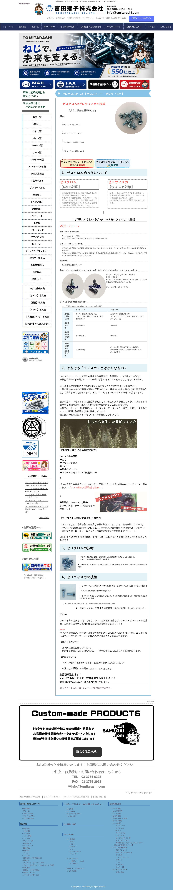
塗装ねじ (37, 195)
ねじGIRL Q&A (37, 476)
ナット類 (37, 152)
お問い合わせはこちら (141, 18)
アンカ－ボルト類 (37, 166)
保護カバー (37, 279)
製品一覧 (35, 27)
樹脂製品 (37, 272)
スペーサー (37, 244)
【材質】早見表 (37, 302)
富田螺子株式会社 (24, 3)
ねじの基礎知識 (37, 288)
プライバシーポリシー (52, 797)
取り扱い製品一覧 (99, 797)
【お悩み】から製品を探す (37, 324)
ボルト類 (37, 138)
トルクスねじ (37, 202)
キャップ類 (37, 145)
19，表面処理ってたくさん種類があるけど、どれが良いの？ (36, 509)
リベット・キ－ (37, 216)
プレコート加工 (37, 188)
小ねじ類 (37, 131)
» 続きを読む (44, 518)
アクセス (151, 27)
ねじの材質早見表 (67, 27)
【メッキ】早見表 (37, 309)
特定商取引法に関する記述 (30, 797)
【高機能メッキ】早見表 (37, 316)
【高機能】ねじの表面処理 (90, 27)
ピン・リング (37, 230)
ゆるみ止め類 (37, 173)
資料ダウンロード (114, 27)
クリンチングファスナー (37, 251)
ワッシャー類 (37, 159)
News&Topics (49, 27)
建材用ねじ (37, 209)
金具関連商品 (37, 265)
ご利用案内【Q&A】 (134, 27)
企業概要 (22, 27)
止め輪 (37, 223)
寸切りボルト (37, 180)
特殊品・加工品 (37, 258)
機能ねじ (37, 124)
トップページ (8, 27)
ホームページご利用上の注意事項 (76, 797)
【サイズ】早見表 (37, 295)
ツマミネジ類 (37, 237)
